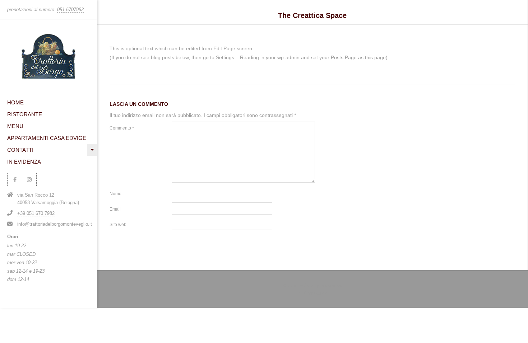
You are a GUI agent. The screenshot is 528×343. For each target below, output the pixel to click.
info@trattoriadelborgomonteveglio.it (54, 224)
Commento (122, 128)
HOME (15, 102)
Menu (15, 126)
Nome (115, 193)
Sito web (118, 224)
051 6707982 (70, 9)
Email (115, 209)
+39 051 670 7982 (36, 213)
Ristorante (24, 114)
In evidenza (24, 162)
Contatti (20, 150)
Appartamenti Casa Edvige (46, 138)
